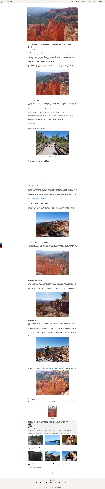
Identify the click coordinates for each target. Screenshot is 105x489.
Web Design (56, 487)
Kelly (29, 49)
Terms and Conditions (59, 482)
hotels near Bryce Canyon (54, 285)
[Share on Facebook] (1, 244)
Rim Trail (52, 103)
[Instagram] (51, 480)
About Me (77, 1)
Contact (94, 1)
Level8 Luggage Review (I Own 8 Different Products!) (35, 464)
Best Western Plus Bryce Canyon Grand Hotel (55, 368)
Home (72, 1)
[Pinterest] (54, 480)
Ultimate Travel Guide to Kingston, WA (52, 448)
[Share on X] (1, 246)
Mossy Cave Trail (42, 128)
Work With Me (100, 1)
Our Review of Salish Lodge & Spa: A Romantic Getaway (35, 448)
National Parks (39, 467)
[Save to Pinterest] (1, 247)
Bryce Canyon (31, 467)
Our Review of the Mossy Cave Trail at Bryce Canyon (35, 473)
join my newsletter (40, 433)
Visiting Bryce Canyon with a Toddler (72, 473)
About (41, 482)
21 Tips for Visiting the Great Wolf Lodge (69, 464)
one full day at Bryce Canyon (40, 198)
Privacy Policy (67, 482)
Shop (46, 482)
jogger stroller (50, 117)
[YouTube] (52, 480)
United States (30, 42)
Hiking (35, 467)
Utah (33, 42)
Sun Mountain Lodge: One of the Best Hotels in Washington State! (52, 464)
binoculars (50, 247)
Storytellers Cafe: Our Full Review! (69, 447)
